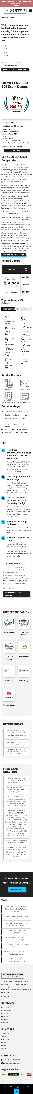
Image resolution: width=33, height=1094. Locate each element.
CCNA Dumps (9, 632)
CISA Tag (3, 1043)
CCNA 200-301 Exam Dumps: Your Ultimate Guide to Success (16, 924)
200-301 (25, 277)
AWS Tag (3, 1048)
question (10, 17)
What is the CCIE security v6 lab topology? (16, 743)
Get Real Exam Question (13, 255)
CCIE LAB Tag (5, 1040)
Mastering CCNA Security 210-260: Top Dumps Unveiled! (16, 953)
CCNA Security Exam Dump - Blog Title (16, 917)
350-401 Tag (5, 1037)
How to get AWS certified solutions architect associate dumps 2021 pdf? (16, 751)
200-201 (25, 284)
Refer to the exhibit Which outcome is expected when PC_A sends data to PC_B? (16, 780)
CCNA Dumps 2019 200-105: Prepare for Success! (16, 945)
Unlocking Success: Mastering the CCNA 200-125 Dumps (16, 938)
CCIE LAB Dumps (9, 657)
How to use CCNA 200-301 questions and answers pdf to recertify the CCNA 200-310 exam (16, 733)
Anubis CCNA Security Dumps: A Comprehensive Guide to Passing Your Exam (16, 909)
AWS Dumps (24, 656)
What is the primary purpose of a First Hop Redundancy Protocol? (16, 789)
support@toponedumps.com (12, 1063)
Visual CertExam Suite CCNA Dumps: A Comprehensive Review (16, 960)
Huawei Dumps (9, 705)
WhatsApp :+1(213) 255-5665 (12, 1060)
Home (4, 17)
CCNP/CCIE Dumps (24, 633)
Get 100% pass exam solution (13, 593)
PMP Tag (3, 1046)
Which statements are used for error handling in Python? (16, 841)
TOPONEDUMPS (23, 1087)
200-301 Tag (5, 1033)
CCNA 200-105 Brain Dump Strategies (16, 931)
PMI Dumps (9, 681)
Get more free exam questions (15, 69)
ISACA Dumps (24, 681)
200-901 (25, 292)
